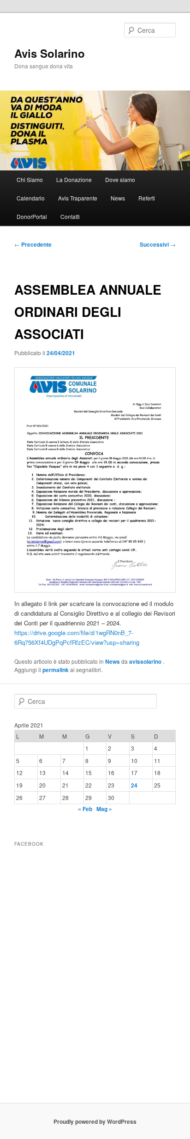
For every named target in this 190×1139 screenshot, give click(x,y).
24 (134, 785)
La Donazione (74, 179)
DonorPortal (32, 216)
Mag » (104, 809)
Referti (146, 198)
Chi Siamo (30, 179)
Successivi (158, 244)
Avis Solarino (49, 53)
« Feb (85, 809)
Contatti (70, 216)
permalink (55, 670)
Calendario (31, 198)
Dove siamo (120, 179)
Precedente (33, 244)
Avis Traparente (77, 198)
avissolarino (146, 661)
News (118, 198)
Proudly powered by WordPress (95, 1121)
